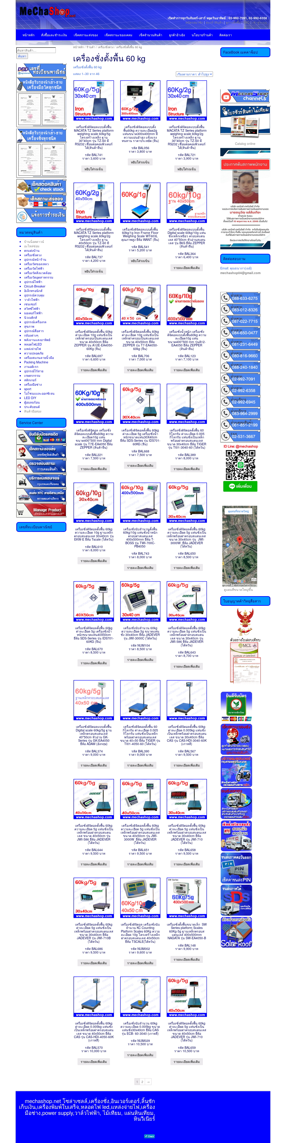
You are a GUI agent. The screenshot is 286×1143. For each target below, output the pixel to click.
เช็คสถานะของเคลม (118, 35)
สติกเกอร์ (30, 380)
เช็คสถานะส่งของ (86, 35)
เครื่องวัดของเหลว (36, 264)
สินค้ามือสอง (32, 411)
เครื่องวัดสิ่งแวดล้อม (37, 273)
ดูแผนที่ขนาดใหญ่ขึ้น (236, 589)
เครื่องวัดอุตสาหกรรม (38, 277)
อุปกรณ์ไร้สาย (33, 371)
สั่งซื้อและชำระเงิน (54, 35)
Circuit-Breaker (34, 286)
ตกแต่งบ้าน (32, 250)
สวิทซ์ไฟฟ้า (32, 308)
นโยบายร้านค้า (202, 35)
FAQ (246, 22)
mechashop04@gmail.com (240, 273)
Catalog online (245, 143)
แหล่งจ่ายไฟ (32, 348)
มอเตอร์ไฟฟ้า (33, 313)
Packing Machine (36, 362)
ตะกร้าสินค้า (215, 22)
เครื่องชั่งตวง (33, 255)
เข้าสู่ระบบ (259, 22)
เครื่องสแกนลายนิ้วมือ (39, 357)
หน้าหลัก (28, 35)
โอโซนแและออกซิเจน (39, 393)
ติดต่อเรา (225, 35)
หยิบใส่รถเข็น (93, 169)
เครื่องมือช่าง (33, 384)
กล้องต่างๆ (31, 335)
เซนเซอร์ (30, 304)
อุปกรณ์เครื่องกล (35, 322)
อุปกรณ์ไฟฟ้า (33, 281)
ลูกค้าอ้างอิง (177, 35)
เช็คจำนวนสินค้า (150, 35)
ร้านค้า (90, 47)
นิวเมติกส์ (30, 317)
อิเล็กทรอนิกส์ (33, 290)
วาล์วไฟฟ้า (31, 299)
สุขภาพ (29, 326)
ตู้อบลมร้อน (32, 402)
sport (27, 389)
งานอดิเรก (31, 366)
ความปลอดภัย (33, 353)
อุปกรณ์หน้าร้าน (35, 259)
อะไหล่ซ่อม (31, 246)
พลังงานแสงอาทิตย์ (37, 339)
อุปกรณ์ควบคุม (34, 295)
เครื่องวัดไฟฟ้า (34, 268)
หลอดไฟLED (33, 344)
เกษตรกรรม (32, 375)
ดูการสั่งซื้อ (233, 22)
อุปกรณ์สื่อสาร (34, 331)
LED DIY (30, 398)
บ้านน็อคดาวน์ (34, 241)
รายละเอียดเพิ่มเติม (187, 267)
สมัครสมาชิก (194, 22)
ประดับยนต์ (32, 406)
